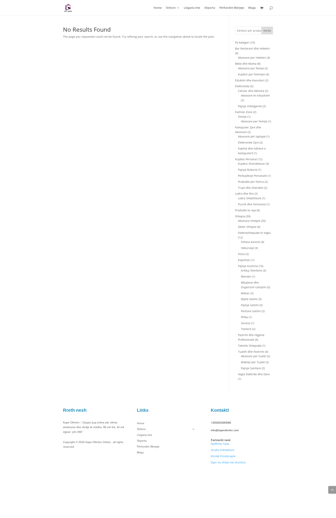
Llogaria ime (192, 8)
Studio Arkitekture (222, 450)
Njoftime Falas (220, 444)
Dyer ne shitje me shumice (228, 462)
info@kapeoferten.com (225, 430)
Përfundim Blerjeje (231, 8)
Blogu (252, 8)
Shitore (171, 8)
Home (158, 8)
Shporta (209, 8)
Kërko (267, 30)
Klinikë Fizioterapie (223, 456)
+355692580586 (221, 422)
